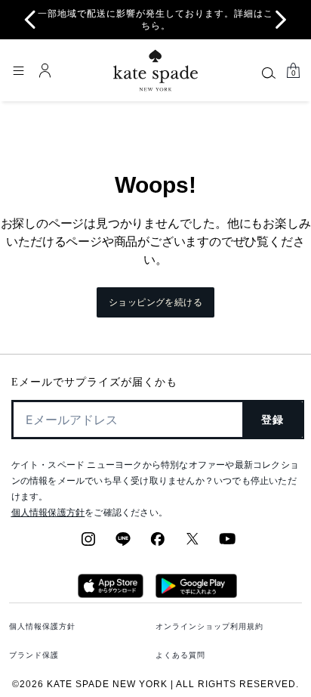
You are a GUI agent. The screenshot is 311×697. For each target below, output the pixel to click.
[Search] (269, 73)
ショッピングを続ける (155, 302)
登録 (273, 420)
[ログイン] (45, 70)
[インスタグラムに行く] (88, 543)
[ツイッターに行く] (192, 543)
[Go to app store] (110, 593)
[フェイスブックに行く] (158, 543)
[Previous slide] (30, 20)
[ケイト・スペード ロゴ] (155, 70)
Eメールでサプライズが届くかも (94, 382)
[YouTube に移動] (227, 543)
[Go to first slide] (281, 20)
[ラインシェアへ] (123, 543)
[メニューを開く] (18, 70)
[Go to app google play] (196, 593)
